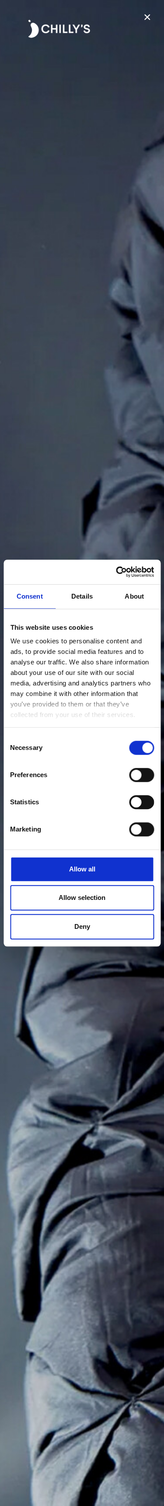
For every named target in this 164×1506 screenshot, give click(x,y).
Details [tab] (82, 596)
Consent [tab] (30, 596)
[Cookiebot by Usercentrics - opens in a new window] (117, 572)
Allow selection (82, 897)
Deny (82, 926)
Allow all (82, 869)
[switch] (141, 775)
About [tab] (134, 596)
